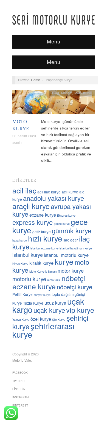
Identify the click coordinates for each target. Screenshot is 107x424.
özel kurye (40, 319)
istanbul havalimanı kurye (76, 248)
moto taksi (53, 280)
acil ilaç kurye (49, 192)
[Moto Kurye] (53, 103)
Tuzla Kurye (33, 303)
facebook (20, 373)
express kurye (32, 222)
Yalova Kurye (20, 319)
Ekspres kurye (66, 215)
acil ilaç (24, 190)
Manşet (66, 92)
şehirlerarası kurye (43, 330)
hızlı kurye (45, 238)
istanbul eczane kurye (44, 248)
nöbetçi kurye (74, 286)
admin (17, 142)
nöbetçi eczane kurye (48, 282)
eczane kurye (42, 214)
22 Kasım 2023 (24, 135)
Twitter (18, 381)
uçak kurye (49, 310)
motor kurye (71, 270)
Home (35, 79)
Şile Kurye (58, 319)
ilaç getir (70, 240)
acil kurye (70, 192)
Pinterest (20, 405)
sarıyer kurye (42, 295)
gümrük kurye (71, 230)
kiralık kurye (41, 263)
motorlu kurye (29, 279)
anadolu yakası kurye (53, 198)
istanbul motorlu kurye (66, 255)
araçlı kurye (31, 206)
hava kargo (19, 240)
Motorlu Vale (21, 360)
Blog (55, 92)
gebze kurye (62, 224)
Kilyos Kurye (20, 263)
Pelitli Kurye (22, 294)
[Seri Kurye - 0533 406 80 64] (53, 19)
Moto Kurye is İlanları (43, 271)
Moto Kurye (83, 92)
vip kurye (80, 310)
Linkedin (18, 389)
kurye (64, 261)
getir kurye (41, 231)
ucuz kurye (55, 302)
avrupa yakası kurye (51, 210)
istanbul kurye (27, 254)
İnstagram (20, 397)
